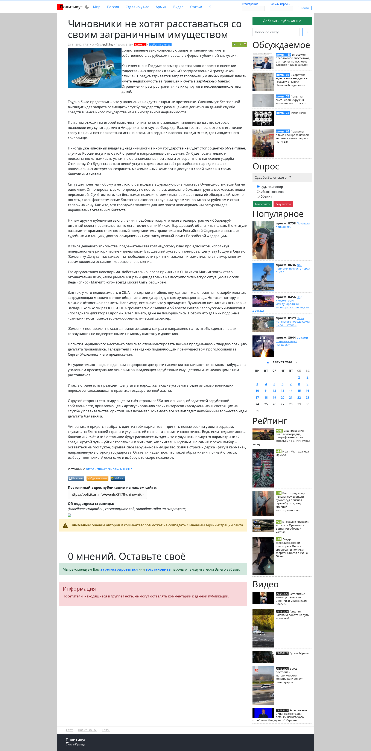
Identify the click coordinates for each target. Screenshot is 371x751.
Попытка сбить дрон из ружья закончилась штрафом (291, 99)
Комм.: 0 (140, 44)
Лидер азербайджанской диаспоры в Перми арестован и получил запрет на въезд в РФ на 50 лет (292, 547)
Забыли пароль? (280, 4)
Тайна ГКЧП (298, 113)
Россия (113, 7)
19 (274, 397)
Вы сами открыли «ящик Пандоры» (292, 341)
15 (299, 390)
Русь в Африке (299, 653)
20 (282, 397)
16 (307, 390)
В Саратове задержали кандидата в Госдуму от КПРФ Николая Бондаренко (291, 80)
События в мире (160, 44)
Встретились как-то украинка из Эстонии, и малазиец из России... (291, 599)
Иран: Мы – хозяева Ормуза (292, 453)
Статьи (196, 7)
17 (257, 397)
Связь (106, 730)
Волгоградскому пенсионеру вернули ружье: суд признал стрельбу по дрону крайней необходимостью (290, 501)
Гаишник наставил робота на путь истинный (292, 614)
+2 (239, 44)
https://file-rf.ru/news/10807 (109, 469)
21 (290, 397)
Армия (161, 7)
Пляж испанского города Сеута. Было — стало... (293, 321)
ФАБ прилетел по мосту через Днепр (293, 268)
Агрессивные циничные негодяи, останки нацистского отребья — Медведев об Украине (279, 715)
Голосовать (262, 204)
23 (307, 397)
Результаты (283, 204)
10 (257, 390)
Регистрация (250, 4)
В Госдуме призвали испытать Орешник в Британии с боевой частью (292, 527)
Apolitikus (107, 44)
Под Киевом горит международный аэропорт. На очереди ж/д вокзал (280, 303)
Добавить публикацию (282, 20)
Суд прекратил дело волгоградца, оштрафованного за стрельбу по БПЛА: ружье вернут (281, 437)
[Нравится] (234, 44)
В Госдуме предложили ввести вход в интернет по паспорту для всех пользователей (293, 60)
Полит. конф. (87, 730)
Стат (69, 730)
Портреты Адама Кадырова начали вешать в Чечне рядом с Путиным (292, 136)
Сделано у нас (137, 7)
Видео (178, 7)
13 (282, 390)
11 (266, 390)
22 (299, 397)
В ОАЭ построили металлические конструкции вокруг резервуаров (289, 675)
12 (274, 390)
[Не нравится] (245, 44)
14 (290, 390)
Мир (96, 7)
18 (266, 397)
